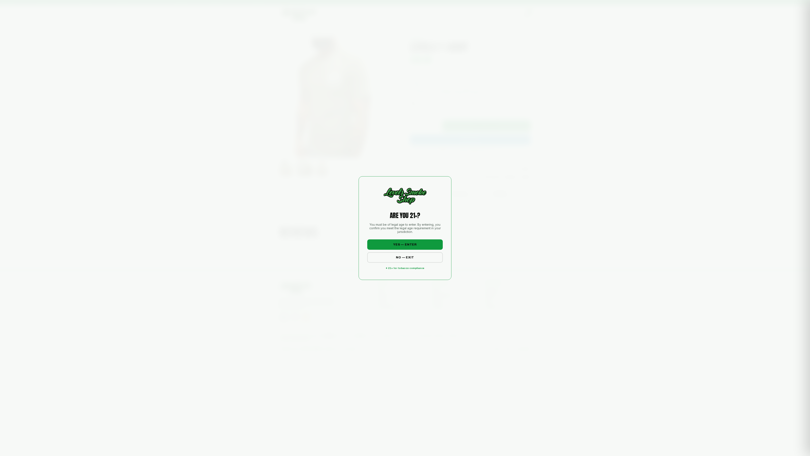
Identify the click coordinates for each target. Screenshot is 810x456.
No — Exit (405, 257)
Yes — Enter (405, 244)
